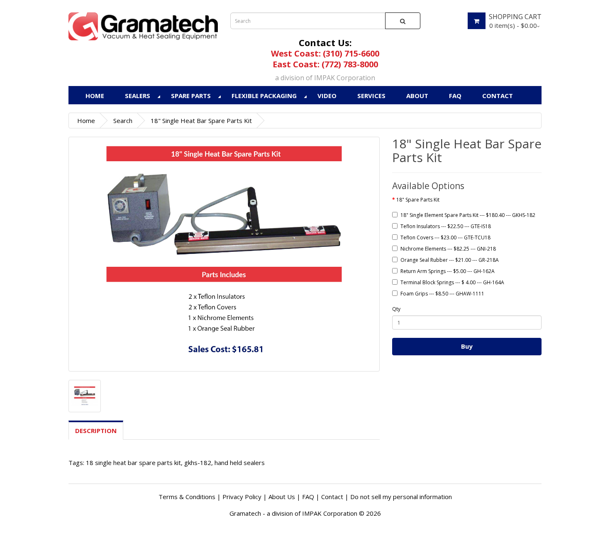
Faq (455, 95)
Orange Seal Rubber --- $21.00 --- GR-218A (449, 259)
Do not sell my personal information (401, 496)
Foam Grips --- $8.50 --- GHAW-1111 (442, 293)
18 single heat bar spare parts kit (133, 462)
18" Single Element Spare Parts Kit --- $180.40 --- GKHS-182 (467, 215)
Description (96, 430)
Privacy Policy (241, 496)
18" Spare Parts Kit (417, 199)
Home (94, 95)
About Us (281, 496)
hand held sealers (240, 462)
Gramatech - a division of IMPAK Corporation (293, 513)
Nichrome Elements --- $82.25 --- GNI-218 (448, 248)
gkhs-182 (197, 462)
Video (327, 95)
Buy (467, 346)
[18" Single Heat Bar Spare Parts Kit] (224, 254)
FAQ (308, 496)
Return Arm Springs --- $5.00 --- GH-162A (447, 271)
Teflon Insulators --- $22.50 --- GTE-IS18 (445, 226)
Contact (497, 95)
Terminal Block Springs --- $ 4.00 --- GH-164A (452, 282)
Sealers (137, 95)
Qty (396, 309)
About (417, 95)
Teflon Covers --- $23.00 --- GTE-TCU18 (445, 237)
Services (371, 95)
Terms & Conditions (187, 496)
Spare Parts (191, 95)
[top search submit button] (402, 20)
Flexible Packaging (264, 95)
